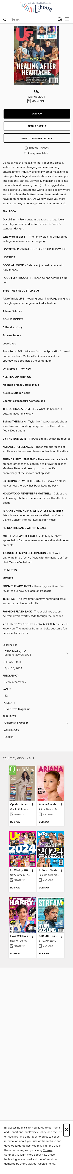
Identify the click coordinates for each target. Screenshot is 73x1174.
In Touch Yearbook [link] (49, 870)
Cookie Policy (46, 1164)
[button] (37, 114)
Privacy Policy (37, 1132)
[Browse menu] (67, 19)
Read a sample (37, 126)
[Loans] (60, 20)
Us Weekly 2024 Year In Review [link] (20, 870)
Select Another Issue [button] (35, 138)
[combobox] (29, 19)
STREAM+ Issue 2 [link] (49, 936)
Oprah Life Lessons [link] (20, 804)
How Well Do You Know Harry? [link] (20, 936)
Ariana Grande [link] (47, 804)
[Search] (5, 19)
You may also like (17, 758)
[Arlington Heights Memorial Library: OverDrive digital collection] (36, 7)
